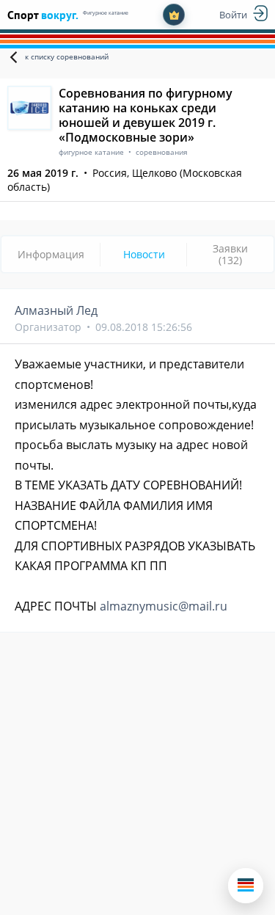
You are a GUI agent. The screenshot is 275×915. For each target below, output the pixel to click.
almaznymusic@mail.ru (163, 606)
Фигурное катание (105, 13)
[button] (245, 885)
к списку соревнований (67, 56)
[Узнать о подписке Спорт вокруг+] (174, 15)
